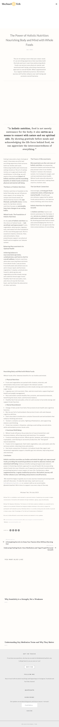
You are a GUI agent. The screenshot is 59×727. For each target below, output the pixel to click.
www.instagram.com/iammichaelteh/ (34, 519)
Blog (6, 602)
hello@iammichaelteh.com (13, 483)
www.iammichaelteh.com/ (14, 522)
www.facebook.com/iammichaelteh (14, 519)
